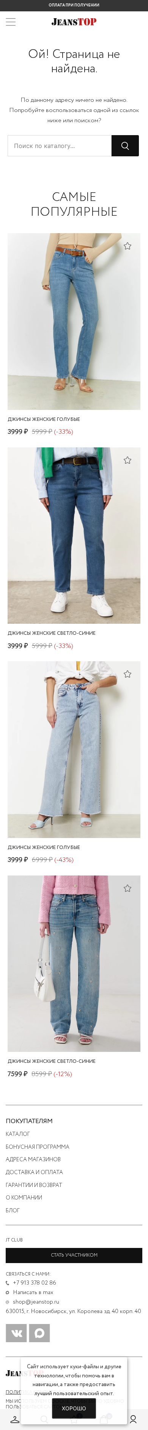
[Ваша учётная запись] (133, 1419)
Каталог (18, 1134)
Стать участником (74, 1255)
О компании (24, 1198)
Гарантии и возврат (34, 1185)
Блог (13, 1211)
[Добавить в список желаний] (127, 245)
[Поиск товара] (125, 145)
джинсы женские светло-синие (52, 633)
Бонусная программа (37, 1147)
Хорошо (74, 1408)
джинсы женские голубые (44, 419)
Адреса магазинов (33, 1160)
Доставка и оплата (34, 1172)
